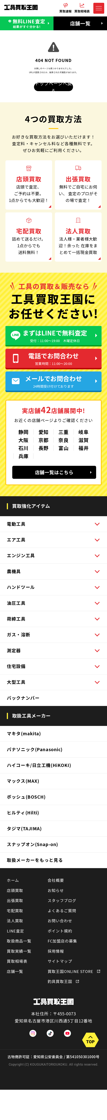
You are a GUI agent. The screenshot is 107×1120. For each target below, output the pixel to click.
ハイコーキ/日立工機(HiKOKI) (39, 765)
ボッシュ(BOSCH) (26, 796)
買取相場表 (17, 961)
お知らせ (56, 890)
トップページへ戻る (53, 87)
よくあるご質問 (62, 910)
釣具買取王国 (60, 981)
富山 (63, 447)
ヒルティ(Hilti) (23, 812)
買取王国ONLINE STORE (70, 971)
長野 (43, 447)
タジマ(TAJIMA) (24, 828)
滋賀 (83, 439)
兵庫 (23, 456)
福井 (83, 447)
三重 (63, 431)
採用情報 (56, 951)
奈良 (63, 439)
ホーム (13, 880)
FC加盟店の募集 (62, 941)
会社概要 (56, 880)
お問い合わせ (60, 920)
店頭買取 (15, 890)
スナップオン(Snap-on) (32, 844)
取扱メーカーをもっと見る (35, 860)
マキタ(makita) (24, 733)
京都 (43, 439)
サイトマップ (60, 961)
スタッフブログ (62, 900)
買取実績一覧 (19, 951)
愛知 (43, 431)
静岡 (23, 431)
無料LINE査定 (29, 23)
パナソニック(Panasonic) (35, 749)
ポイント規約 (60, 931)
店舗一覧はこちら (54, 472)
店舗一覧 (80, 23)
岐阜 (83, 431)
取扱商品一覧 (19, 941)
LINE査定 (15, 931)
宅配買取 (15, 910)
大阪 (23, 439)
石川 (23, 447)
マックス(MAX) (23, 781)
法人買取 (15, 920)
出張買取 (15, 900)
